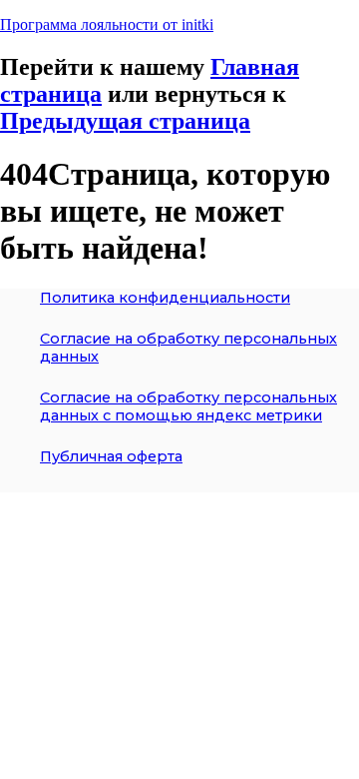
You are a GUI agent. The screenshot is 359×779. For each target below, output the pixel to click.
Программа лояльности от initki (106, 24)
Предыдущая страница (125, 121)
